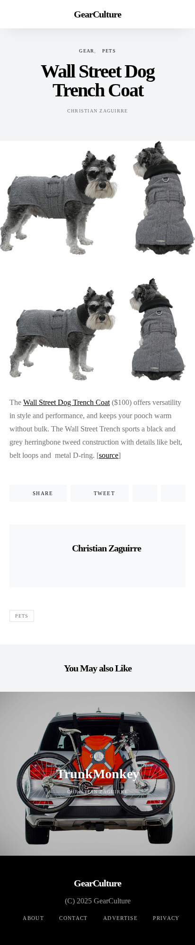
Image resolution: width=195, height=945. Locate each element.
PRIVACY (166, 918)
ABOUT (33, 918)
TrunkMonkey (97, 773)
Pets (109, 50)
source (108, 455)
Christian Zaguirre (97, 110)
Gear (86, 50)
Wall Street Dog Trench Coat (66, 402)
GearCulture (97, 14)
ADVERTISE (120, 918)
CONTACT (73, 918)
